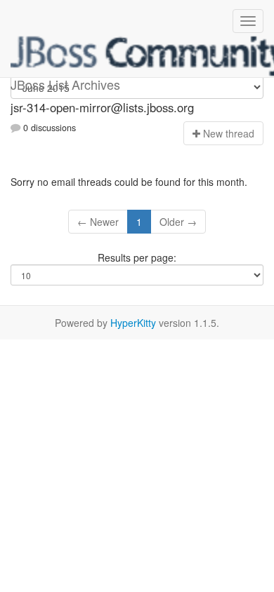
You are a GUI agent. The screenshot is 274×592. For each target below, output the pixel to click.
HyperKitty (133, 323)
